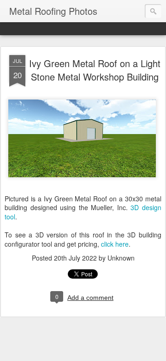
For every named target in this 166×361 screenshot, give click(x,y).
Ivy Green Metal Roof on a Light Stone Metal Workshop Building (94, 69)
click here (115, 244)
